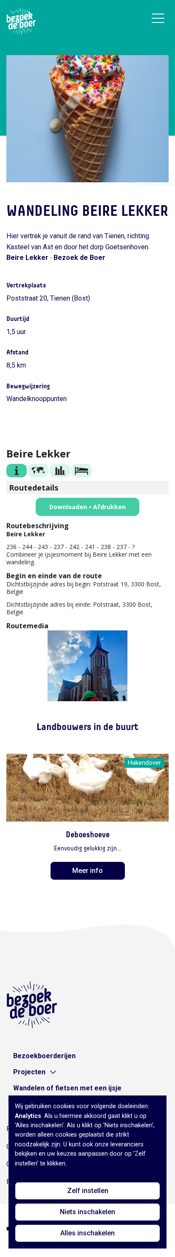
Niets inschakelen (87, 1212)
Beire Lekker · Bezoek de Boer (55, 258)
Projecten (29, 1072)
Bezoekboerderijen (44, 1056)
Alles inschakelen (87, 1233)
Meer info (87, 871)
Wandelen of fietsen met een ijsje (67, 1088)
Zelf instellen (87, 1191)
